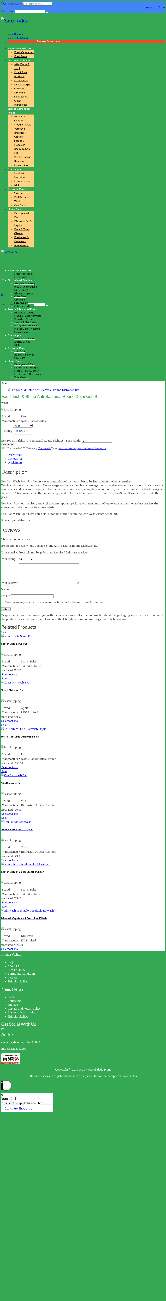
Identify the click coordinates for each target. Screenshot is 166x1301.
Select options (9, 674)
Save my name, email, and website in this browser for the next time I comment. (54, 602)
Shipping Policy (18, 981)
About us (13, 966)
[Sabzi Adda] (83, 20)
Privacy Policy (16, 969)
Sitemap (13, 1004)
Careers (12, 977)
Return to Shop (33, 1103)
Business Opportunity (21, 1012)
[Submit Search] (47, 12)
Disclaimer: (15, 462)
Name (6, 589)
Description (15, 454)
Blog (11, 962)
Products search (13, 3)
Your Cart (155, 7)
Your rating (9, 559)
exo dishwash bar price (91, 448)
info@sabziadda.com (14, 1048)
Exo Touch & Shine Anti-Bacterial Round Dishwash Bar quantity (41, 440)
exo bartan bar (67, 448)
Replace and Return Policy (24, 1008)
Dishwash (44, 448)
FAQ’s (11, 997)
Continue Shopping (18, 1108)
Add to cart (8, 444)
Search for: (7, 304)
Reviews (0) (15, 458)
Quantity (6, 431)
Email (6, 595)
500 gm (23, 430)
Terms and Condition (21, 973)
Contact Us (14, 1000)
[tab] (86, 455)
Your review (10, 583)
